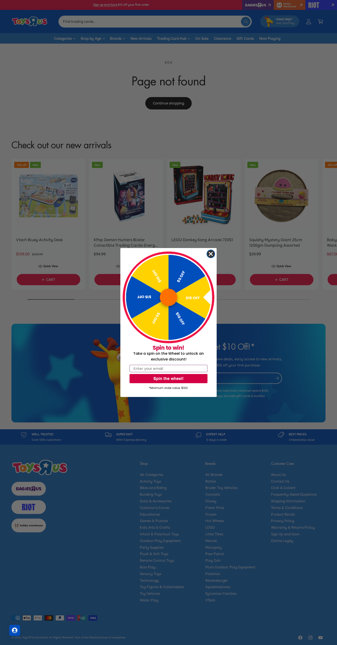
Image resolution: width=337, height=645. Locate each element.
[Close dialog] (211, 254)
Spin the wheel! (168, 378)
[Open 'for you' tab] (14, 630)
